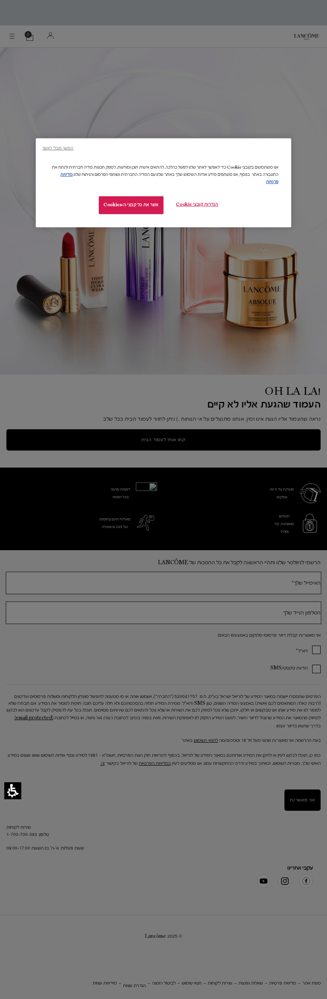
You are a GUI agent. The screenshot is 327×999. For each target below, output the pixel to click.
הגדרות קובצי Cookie (197, 204)
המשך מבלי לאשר (57, 148)
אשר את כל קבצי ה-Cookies (131, 204)
